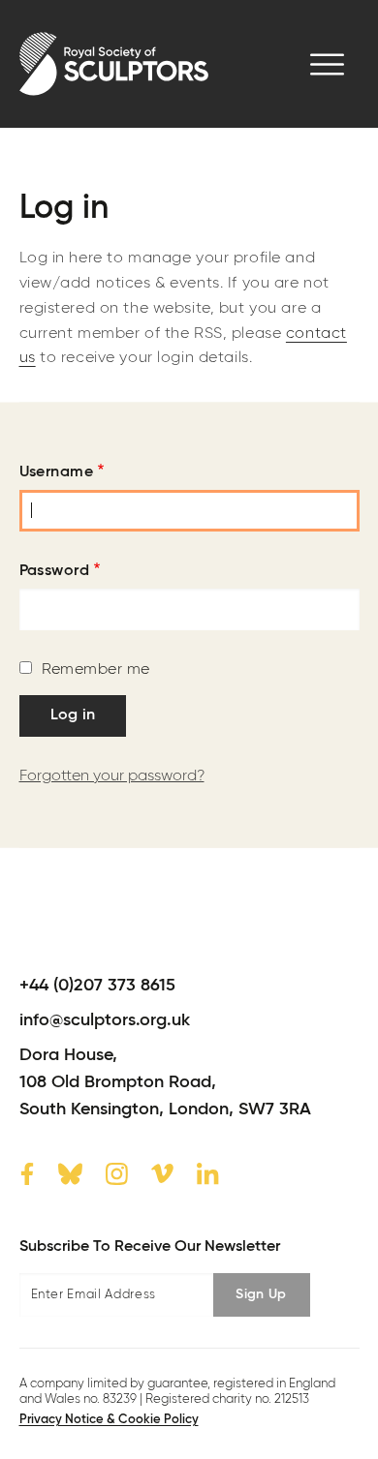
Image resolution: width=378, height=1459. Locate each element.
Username (56, 472)
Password (54, 571)
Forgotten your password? (112, 776)
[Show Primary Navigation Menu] (327, 64)
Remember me (96, 670)
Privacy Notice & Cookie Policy (109, 1419)
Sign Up (261, 1294)
